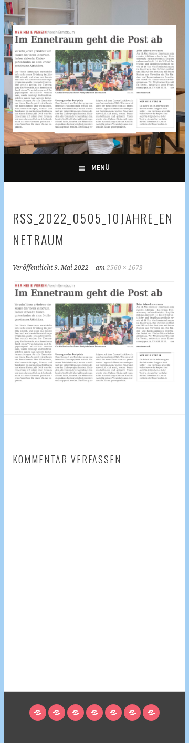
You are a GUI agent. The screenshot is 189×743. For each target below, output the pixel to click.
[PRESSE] (151, 712)
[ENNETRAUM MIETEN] (113, 712)
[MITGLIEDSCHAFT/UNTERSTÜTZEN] (75, 712)
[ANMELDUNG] (56, 712)
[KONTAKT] (132, 712)
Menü (100, 167)
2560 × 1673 (125, 267)
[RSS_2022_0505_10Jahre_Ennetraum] (94, 382)
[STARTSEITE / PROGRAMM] (37, 712)
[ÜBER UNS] (94, 712)
